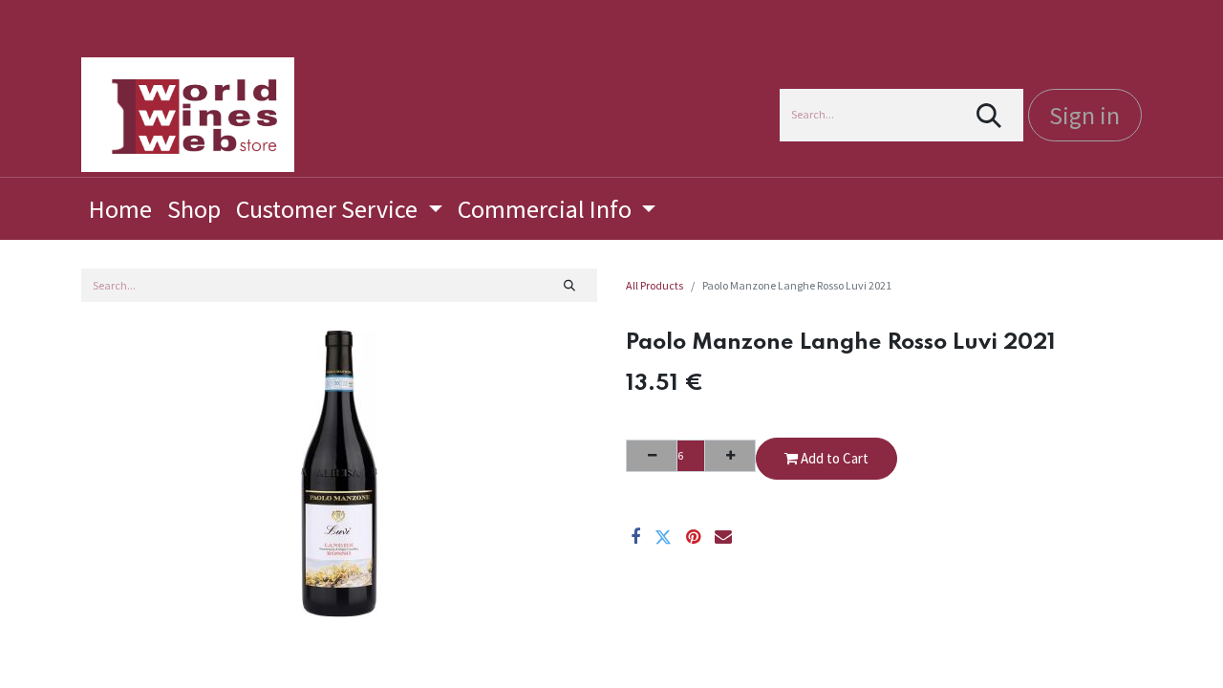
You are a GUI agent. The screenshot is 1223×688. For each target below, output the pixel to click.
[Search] (989, 115)
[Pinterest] (693, 537)
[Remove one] (651, 456)
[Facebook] (635, 537)
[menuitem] (120, 209)
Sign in (1084, 115)
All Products (654, 285)
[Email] (723, 537)
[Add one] (730, 456)
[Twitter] (663, 537)
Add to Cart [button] (833, 458)
